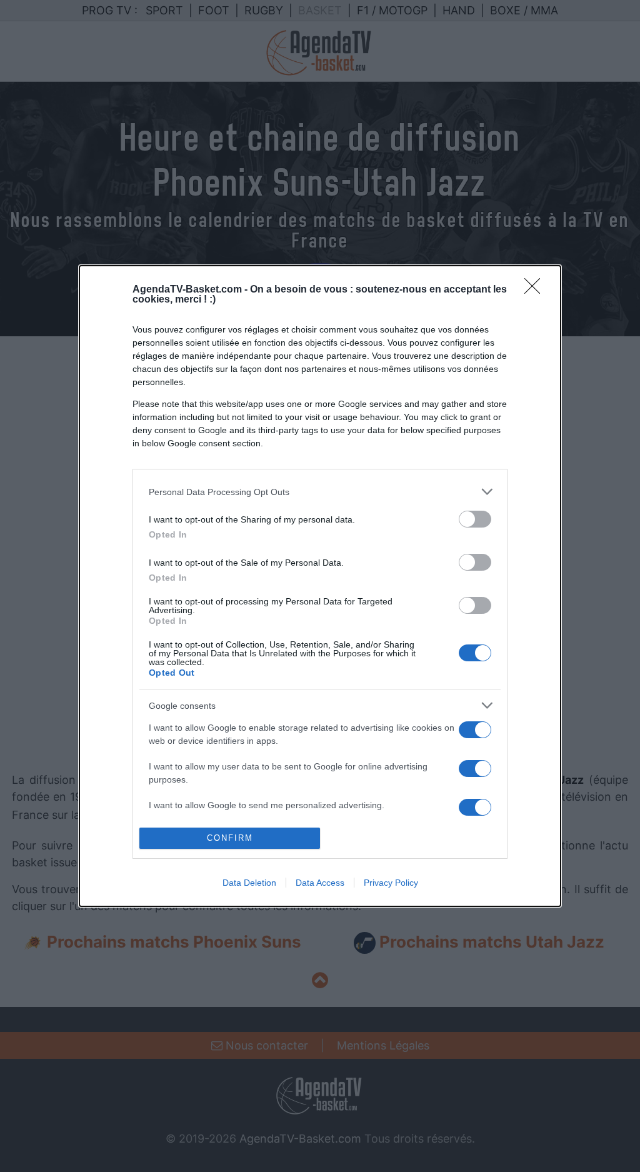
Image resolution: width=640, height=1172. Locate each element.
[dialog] (320, 586)
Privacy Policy (391, 883)
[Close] (536, 290)
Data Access (320, 883)
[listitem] (320, 491)
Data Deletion (249, 883)
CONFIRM (230, 838)
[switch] (475, 519)
